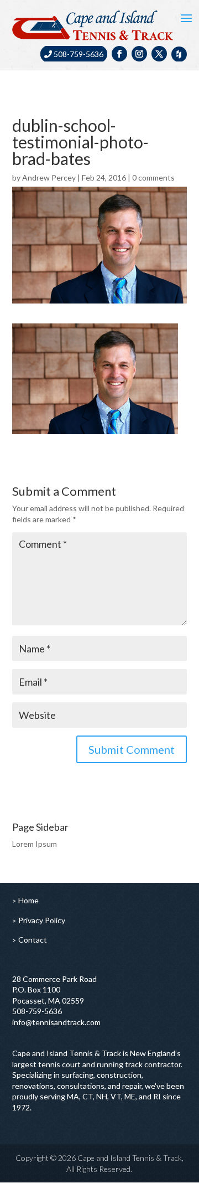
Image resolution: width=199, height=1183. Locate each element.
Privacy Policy (41, 920)
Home (28, 900)
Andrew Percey (49, 177)
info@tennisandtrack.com (56, 1022)
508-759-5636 (77, 54)
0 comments (153, 177)
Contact (32, 939)
